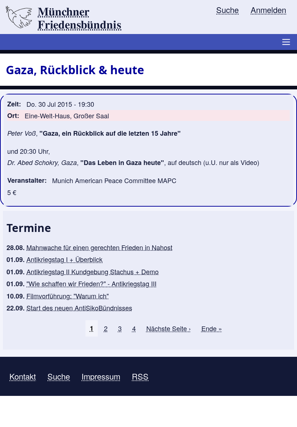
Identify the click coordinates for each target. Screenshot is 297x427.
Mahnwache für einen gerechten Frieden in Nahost (99, 247)
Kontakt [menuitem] (22, 376)
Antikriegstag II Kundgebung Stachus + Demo (92, 271)
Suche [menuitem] (227, 9)
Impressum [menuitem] (100, 376)
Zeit (13, 104)
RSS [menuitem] (140, 376)
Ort (12, 115)
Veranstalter (26, 180)
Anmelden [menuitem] (268, 9)
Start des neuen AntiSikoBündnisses (79, 307)
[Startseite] (19, 17)
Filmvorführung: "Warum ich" (67, 295)
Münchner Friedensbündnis (79, 18)
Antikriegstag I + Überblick (64, 259)
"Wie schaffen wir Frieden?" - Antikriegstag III (91, 283)
